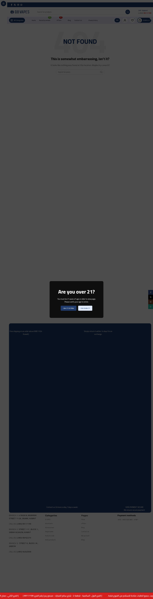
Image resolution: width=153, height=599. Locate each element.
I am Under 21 (85, 308)
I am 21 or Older (68, 308)
